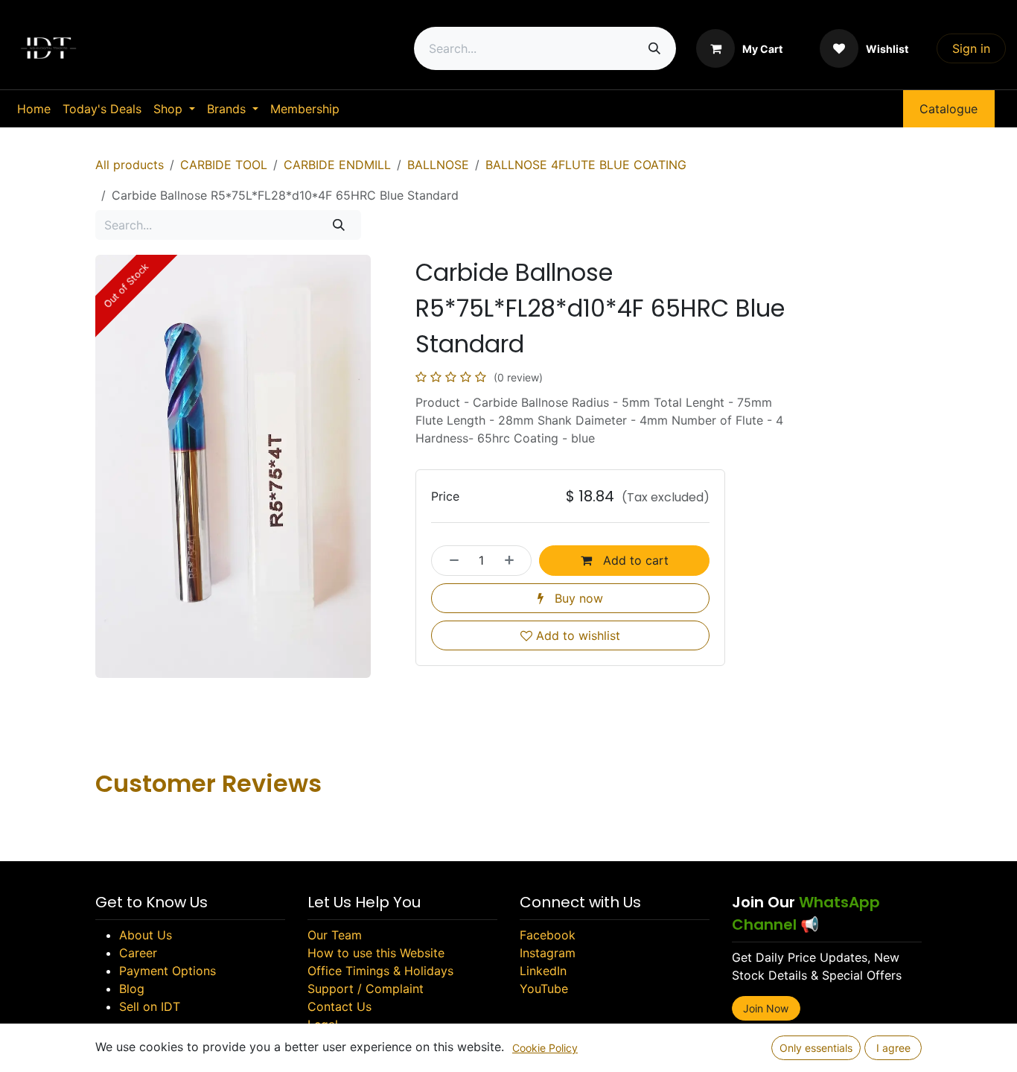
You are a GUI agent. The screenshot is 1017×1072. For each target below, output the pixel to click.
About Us (145, 934)
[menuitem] (34, 109)
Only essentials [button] (816, 1047)
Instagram (548, 952)
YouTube (544, 988)
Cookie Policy (545, 1047)
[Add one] (514, 560)
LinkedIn (543, 970)
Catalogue (948, 108)
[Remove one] (450, 560)
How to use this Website (375, 952)
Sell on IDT (149, 1006)
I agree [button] (893, 1047)
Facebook (548, 934)
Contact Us (339, 1006)
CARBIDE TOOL (223, 164)
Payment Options (167, 970)
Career (138, 952)
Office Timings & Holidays (380, 970)
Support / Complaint (365, 988)
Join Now (765, 1008)
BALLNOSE (438, 164)
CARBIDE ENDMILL (337, 164)
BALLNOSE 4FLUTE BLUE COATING (585, 164)
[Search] (654, 48)
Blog (131, 988)
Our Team (334, 934)
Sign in (971, 48)
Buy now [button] (577, 598)
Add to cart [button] (634, 560)
